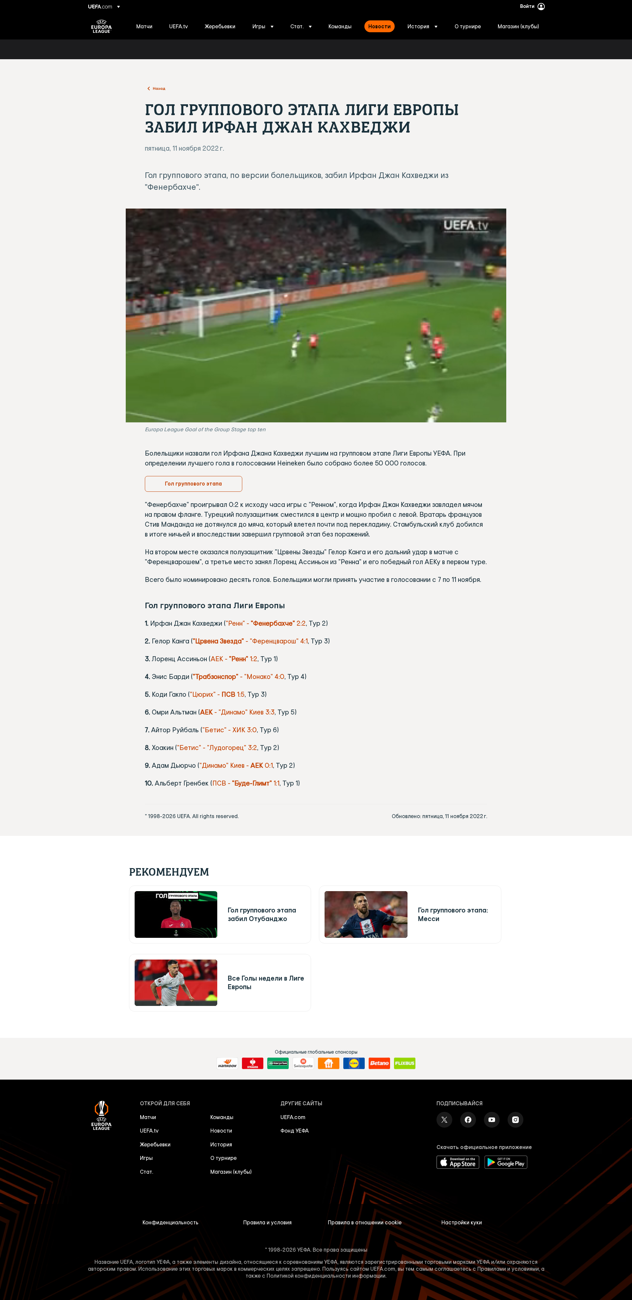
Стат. (146, 1172)
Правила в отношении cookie (365, 1222)
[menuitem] (144, 26)
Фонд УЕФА (294, 1131)
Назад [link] (159, 88)
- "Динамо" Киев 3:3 (237, 712)
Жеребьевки (155, 1144)
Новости (221, 1131)
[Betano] (379, 1063)
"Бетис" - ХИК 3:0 (229, 730)
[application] (316, 315)
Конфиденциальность (170, 1222)
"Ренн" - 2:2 (266, 623)
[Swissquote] (303, 1063)
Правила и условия (267, 1222)
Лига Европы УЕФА (101, 26)
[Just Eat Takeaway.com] (328, 1063)
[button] (263, 26)
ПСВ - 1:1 (245, 783)
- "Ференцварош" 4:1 (250, 641)
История (221, 1144)
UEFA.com (292, 1117)
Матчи (148, 1117)
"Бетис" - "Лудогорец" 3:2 (217, 747)
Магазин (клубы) (231, 1172)
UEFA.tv (149, 1131)
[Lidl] (354, 1063)
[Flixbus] (404, 1063)
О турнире (223, 1158)
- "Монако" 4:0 (238, 676)
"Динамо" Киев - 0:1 (236, 765)
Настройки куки (461, 1222)
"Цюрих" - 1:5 (217, 694)
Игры (146, 1158)
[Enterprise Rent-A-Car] (278, 1063)
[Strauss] (252, 1063)
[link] (144, 26)
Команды (221, 1117)
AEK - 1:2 (234, 658)
